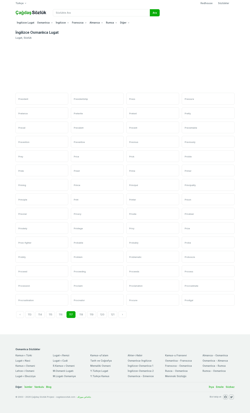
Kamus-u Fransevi (176, 355)
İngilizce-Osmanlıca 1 (140, 365)
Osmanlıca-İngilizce (140, 360)
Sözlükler (223, 3)
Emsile (220, 386)
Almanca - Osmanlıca (215, 355)
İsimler (28, 386)
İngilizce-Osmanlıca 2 (141, 370)
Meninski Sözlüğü (175, 376)
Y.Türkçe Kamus (99, 376)
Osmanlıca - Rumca (214, 365)
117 (71, 314)
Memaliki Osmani (100, 365)
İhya (211, 386)
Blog (48, 386)
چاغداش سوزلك (84, 397)
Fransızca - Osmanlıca (178, 365)
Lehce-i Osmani (24, 370)
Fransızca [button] (78, 22)
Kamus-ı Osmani (25, 365)
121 (112, 314)
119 (91, 314)
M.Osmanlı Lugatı (63, 370)
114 (40, 314)
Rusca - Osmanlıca (176, 370)
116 (60, 314)
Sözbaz (230, 386)
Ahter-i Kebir (135, 355)
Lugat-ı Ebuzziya (25, 376)
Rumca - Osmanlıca (214, 370)
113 (29, 314)
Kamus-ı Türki (23, 355)
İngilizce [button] (61, 22)
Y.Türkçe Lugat (99, 370)
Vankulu (39, 386)
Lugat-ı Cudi (60, 360)
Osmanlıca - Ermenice (141, 376)
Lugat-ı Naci (22, 360)
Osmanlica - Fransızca (178, 360)
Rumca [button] (110, 22)
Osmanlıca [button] (43, 22)
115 (50, 314)
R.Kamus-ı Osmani (64, 365)
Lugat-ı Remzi (61, 355)
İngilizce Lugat (25, 22)
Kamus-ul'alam (99, 355)
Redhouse (207, 3)
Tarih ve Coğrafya (101, 360)
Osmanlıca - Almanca (215, 360)
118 (81, 314)
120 (102, 314)
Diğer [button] (123, 22)
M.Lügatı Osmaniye (64, 376)
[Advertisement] (125, 66)
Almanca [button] (95, 22)
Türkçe (19, 3)
